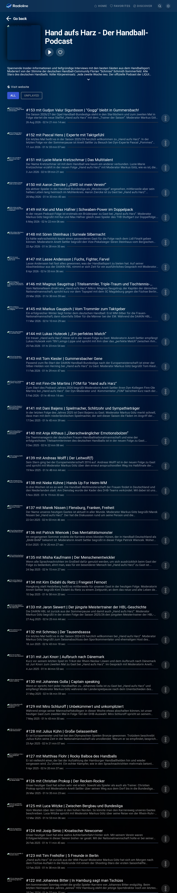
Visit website (20, 87)
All (13, 95)
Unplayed (31, 95)
